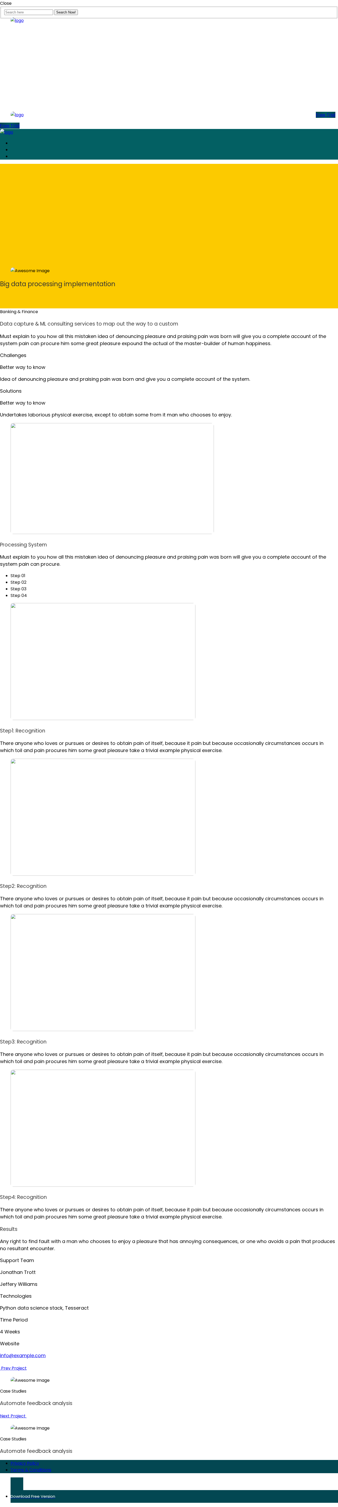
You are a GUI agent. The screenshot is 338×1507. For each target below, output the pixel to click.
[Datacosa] (17, 20)
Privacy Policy (25, 1463)
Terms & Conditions (31, 1470)
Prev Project (13, 1368)
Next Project (13, 1416)
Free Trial (325, 115)
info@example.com (23, 1355)
